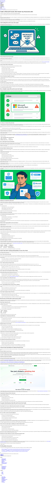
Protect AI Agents (4, 467)
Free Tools (2, 5)
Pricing (1, 3)
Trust (2, 472)
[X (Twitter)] (2, 455)
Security (3, 481)
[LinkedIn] (1, 455)
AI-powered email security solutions (14, 276)
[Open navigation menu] (1, 8)
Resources (2, 6)
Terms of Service (4, 477)
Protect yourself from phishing (45, 61)
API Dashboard (3, 468)
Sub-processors (3, 480)
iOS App (3, 460)
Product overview (4, 458)
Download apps (4, 459)
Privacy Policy (3, 476)
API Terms (3, 478)
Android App (3, 461)
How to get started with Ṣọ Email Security (21, 322)
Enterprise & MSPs (4, 466)
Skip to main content (2, 0)
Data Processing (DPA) (4, 479)
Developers (2, 4)
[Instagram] (0, 455)
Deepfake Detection (4, 463)
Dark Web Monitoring (4, 462)
